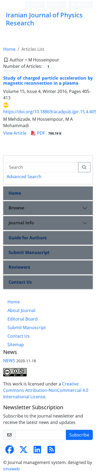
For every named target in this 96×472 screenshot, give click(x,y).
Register (55, 4)
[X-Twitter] (23, 451)
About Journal (21, 310)
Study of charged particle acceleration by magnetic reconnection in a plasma (48, 80)
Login (36, 4)
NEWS (9, 361)
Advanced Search (24, 177)
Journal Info (21, 223)
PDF (48, 133)
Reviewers (19, 267)
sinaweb (11, 469)
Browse (16, 208)
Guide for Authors (28, 238)
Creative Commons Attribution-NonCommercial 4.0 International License (45, 390)
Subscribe (79, 435)
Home (9, 49)
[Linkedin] (37, 451)
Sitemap (15, 345)
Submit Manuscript (29, 252)
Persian (82, 4)
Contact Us (20, 282)
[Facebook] (9, 451)
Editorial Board (22, 319)
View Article (14, 133)
